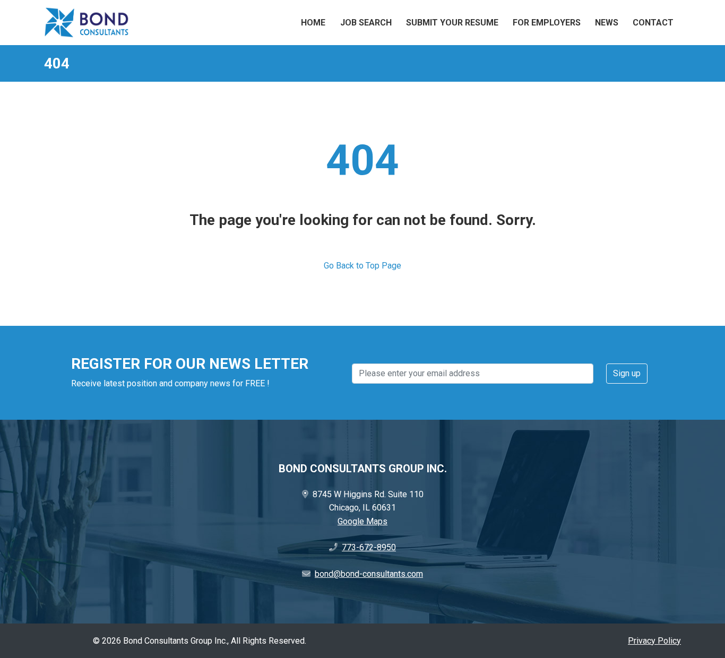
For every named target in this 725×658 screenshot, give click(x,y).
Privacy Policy (654, 641)
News (606, 23)
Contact (653, 23)
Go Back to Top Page (362, 266)
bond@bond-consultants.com (369, 574)
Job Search (366, 23)
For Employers (547, 23)
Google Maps (362, 521)
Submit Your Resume (452, 23)
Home (313, 23)
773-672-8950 (369, 547)
